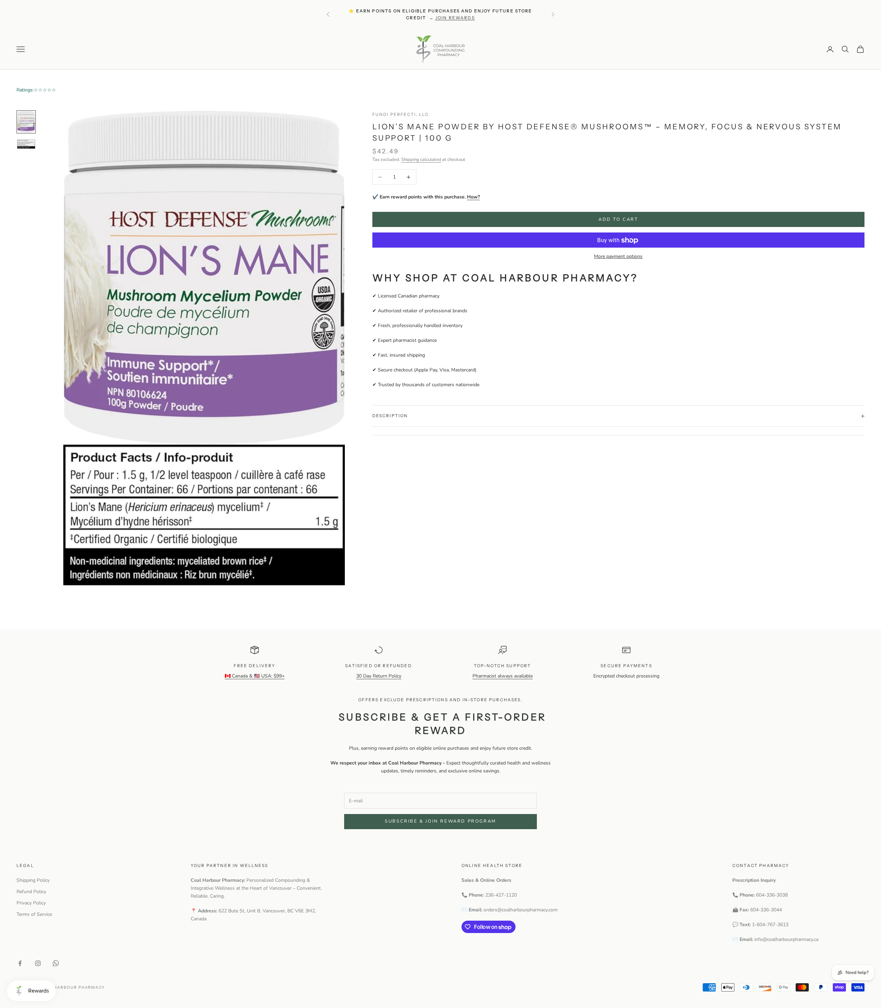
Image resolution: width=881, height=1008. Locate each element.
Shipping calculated (421, 160)
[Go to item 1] (26, 121)
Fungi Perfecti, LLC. (401, 114)
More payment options (618, 256)
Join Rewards (455, 17)
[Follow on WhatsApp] (55, 963)
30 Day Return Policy (378, 676)
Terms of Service (34, 914)
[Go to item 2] (26, 144)
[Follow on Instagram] (37, 963)
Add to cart (618, 219)
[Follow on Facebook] (20, 963)
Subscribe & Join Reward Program (440, 821)
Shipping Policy (33, 880)
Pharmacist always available (503, 676)
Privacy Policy (31, 903)
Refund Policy (31, 891)
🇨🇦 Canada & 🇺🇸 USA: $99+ (255, 676)
